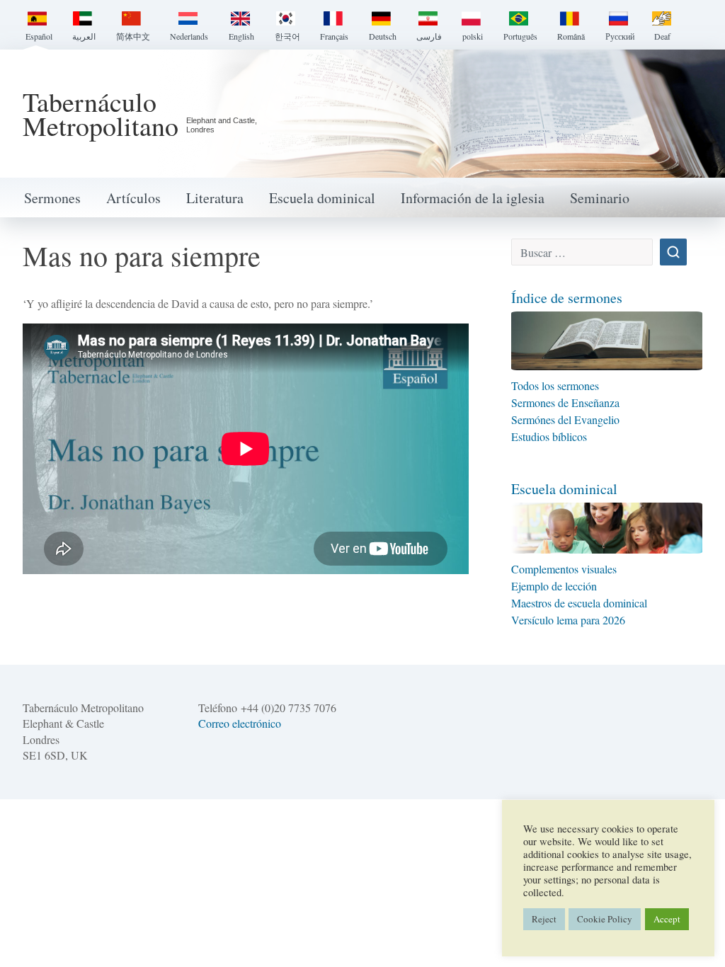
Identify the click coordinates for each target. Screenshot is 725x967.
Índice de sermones (566, 297)
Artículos (133, 197)
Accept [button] (666, 918)
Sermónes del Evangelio (565, 419)
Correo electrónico (239, 723)
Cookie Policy (604, 918)
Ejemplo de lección (554, 585)
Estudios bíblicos (549, 436)
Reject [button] (544, 918)
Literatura (215, 197)
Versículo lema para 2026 (568, 619)
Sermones (52, 197)
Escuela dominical (322, 197)
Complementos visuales (564, 568)
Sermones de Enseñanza (565, 402)
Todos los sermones (557, 385)
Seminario (599, 197)
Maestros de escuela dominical (579, 602)
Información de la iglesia (472, 197)
